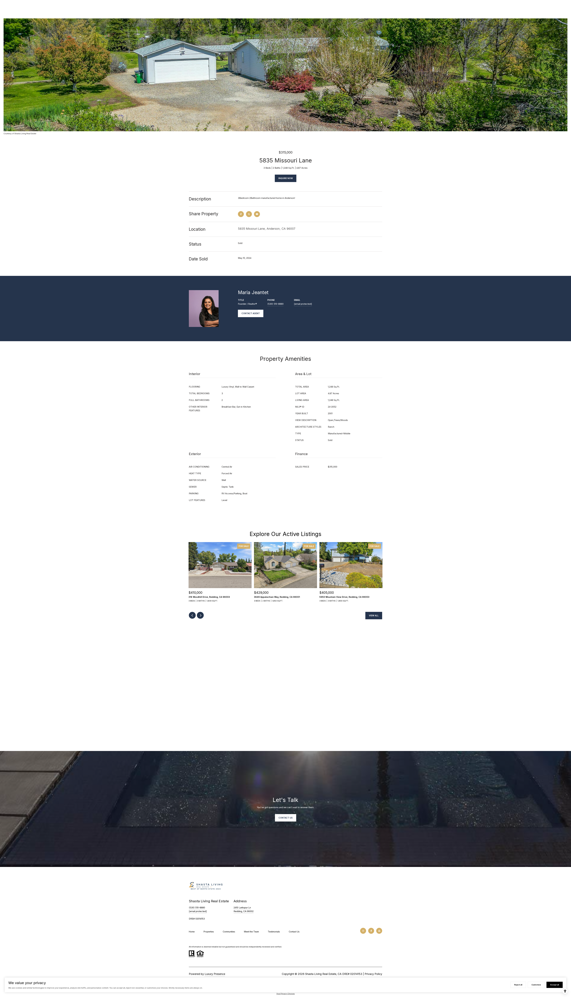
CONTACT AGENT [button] (250, 313)
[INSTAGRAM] (363, 931)
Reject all (518, 985)
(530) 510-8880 (275, 303)
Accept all (554, 985)
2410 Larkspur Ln (242, 907)
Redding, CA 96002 (244, 911)
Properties (209, 931)
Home (192, 931)
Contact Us (294, 931)
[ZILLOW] (379, 931)
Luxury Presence (215, 973)
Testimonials (274, 931)
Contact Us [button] (286, 817)
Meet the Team (251, 931)
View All (374, 615)
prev (192, 615)
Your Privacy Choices (285, 994)
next (200, 615)
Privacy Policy (373, 973)
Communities (229, 931)
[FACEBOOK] (371, 931)
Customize (536, 985)
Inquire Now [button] (285, 178)
